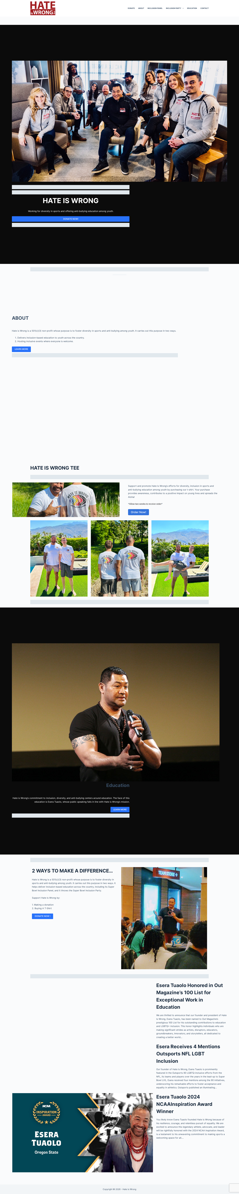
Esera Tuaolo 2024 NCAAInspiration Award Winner (184, 1104)
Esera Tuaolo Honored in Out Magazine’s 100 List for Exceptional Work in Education (189, 996)
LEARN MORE (21, 349)
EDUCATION (192, 8)
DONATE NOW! (70, 219)
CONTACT (204, 8)
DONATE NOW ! (42, 916)
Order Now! (138, 512)
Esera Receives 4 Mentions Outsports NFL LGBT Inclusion (188, 1054)
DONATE (131, 8)
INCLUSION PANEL (155, 8)
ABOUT (141, 8)
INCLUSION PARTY (173, 8)
